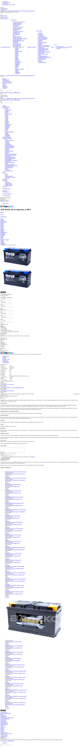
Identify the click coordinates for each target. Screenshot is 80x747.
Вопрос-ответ (3, 725)
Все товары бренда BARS (5, 713)
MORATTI (2, 230)
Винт (14, 35)
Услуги (4, 84)
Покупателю (5, 86)
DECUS (2, 224)
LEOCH (2, 229)
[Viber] (7, 206)
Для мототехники (16, 24)
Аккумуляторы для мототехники (7, 717)
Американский (16, 33)
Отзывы (2, 731)
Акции (4, 83)
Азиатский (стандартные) (18, 31)
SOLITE (2, 236)
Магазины (5, 85)
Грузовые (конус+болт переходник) (20, 38)
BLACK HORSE (3, 221)
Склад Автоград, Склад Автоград (7, 384)
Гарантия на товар (4, 723)
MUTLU (2, 231)
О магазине (2, 727)
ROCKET (2, 235)
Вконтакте (6, 203)
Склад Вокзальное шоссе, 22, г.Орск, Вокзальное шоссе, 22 (12, 387)
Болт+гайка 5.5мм (16, 34)
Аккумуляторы (6, 80)
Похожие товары (3, 712)
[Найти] (0, 14)
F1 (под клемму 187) (17, 43)
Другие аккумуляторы (4, 718)
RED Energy (2, 234)
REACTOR (2, 233)
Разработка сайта (7, 740)
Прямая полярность (17, 29)
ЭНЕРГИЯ (2, 243)
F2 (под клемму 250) (17, 44)
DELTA (2, 225)
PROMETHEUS (3, 232)
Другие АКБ (15, 26)
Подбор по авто (6, 79)
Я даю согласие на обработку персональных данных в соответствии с (18, 456)
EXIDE (1, 228)
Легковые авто (3, 715)
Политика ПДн (3, 732)
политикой (32, 456)
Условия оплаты (3, 721)
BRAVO (2, 222)
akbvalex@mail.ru (5, 200)
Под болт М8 (15, 42)
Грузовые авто (3, 716)
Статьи (1, 730)
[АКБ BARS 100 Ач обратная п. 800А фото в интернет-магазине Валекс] (17, 267)
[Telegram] (12, 206)
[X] (6, 206)
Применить (3, 326)
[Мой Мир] (4, 206)
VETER (2, 241)
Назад (6, 108)
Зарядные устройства (7, 81)
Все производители (17, 46)
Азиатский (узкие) (16, 32)
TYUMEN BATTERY (4, 239)
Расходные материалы (7, 82)
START (1, 237)
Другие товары (3, 719)
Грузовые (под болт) (17, 36)
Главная (4, 78)
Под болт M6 (15, 41)
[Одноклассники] (3, 206)
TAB (1, 238)
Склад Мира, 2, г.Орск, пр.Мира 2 (7, 390)
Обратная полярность (17, 28)
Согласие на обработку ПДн (6, 733)
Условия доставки (4, 722)
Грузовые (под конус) (17, 39)
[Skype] (11, 206)
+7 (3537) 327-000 (3, 8)
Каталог (2, 714)
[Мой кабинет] (1, 94)
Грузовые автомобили (17, 23)
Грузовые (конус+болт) (17, 37)
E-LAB (1, 227)
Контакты (5, 88)
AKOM (1, 219)
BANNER (2, 220)
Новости (2, 728)
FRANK (2, 226)
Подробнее (7, 477)
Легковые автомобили (17, 22)
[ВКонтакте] (1, 206)
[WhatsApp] (9, 206)
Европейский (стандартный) (18, 40)
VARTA (2, 240)
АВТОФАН (2, 242)
